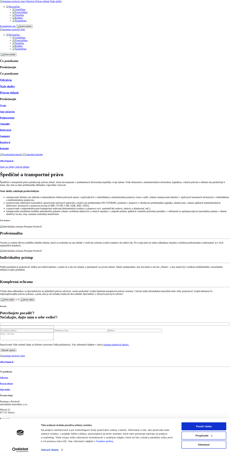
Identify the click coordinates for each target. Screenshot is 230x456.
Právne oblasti (42, 1)
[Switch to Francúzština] (20, 12)
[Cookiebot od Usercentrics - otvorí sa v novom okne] (20, 450)
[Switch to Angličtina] (19, 9)
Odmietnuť (204, 444)
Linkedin (38, 154)
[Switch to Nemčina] (18, 15)
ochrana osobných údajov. (116, 344)
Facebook (17, 154)
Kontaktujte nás (7, 26)
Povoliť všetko (204, 426)
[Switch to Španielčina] (19, 20)
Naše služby (56, 1)
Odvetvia (30, 1)
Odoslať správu (8, 350)
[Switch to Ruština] (18, 18)
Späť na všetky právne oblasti (14, 167)
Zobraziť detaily (50, 449)
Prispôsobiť (202, 435)
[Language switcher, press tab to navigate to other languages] (13, 6)
